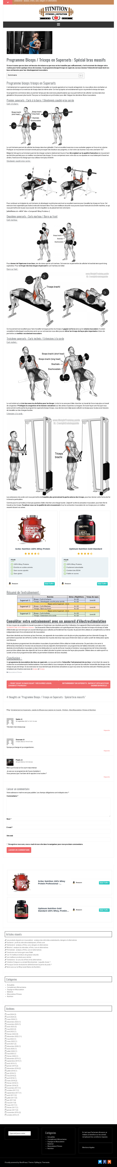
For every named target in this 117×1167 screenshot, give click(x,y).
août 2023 (10, 1027)
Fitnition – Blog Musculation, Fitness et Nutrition (24, 12)
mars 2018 (11, 1081)
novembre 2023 (12, 1024)
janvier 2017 (11, 1110)
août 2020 (10, 1049)
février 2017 (11, 1107)
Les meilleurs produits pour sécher (19, 957)
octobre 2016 (12, 1115)
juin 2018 (10, 1073)
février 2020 (11, 1056)
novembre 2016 (12, 1112)
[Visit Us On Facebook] (104, 1162)
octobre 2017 (12, 1090)
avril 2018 (10, 1078)
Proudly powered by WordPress (16, 1162)
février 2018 (11, 1083)
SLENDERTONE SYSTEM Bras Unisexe (20, 627)
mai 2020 (10, 1054)
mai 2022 (10, 1039)
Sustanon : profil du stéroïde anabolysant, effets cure (26, 942)
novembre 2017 (12, 1088)
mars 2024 (11, 1019)
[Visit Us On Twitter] (100, 1162)
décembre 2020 (12, 1046)
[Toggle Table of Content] (79, 76)
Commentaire (12, 796)
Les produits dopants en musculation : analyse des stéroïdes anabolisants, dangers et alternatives (42, 940)
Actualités (10, 985)
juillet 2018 (11, 1071)
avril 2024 (10, 1017)
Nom (9, 819)
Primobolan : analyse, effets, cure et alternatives (24, 950)
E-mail (10, 827)
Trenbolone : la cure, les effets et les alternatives (24, 960)
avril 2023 (10, 1031)
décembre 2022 (12, 1036)
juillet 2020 (11, 1051)
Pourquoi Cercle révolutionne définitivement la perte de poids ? (29, 965)
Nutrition (10, 996)
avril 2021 (10, 1044)
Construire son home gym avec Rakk (20, 952)
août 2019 (10, 1063)
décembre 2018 (12, 1068)
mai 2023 (10, 1029)
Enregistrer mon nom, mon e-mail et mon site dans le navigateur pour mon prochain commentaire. (45, 844)
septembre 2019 (13, 1061)
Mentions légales (88, 1147)
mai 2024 (10, 1014)
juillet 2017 (11, 1098)
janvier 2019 (11, 1066)
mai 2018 (10, 1076)
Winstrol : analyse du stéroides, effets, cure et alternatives (35, 2)
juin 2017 (10, 1100)
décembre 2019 (12, 1058)
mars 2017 (11, 1105)
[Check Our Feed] (109, 1162)
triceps (42, 669)
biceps (35, 669)
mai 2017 (10, 1103)
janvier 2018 (11, 1085)
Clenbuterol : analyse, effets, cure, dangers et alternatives (27, 945)
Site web (10, 836)
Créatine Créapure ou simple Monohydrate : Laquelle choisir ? (29, 962)
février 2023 (11, 1034)
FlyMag (36, 1162)
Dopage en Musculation (15, 989)
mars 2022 (11, 1041)
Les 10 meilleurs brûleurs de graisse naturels (23, 955)
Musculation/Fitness (15, 672)
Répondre (107, 730)
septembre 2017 (13, 1093)
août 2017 (10, 1095)
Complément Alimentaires (16, 987)
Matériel (10, 992)
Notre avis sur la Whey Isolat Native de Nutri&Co (23, 967)
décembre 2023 (12, 1022)
